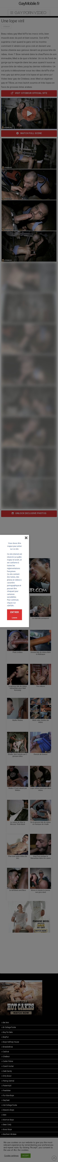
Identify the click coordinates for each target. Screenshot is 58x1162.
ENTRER (14, 612)
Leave (14, 618)
